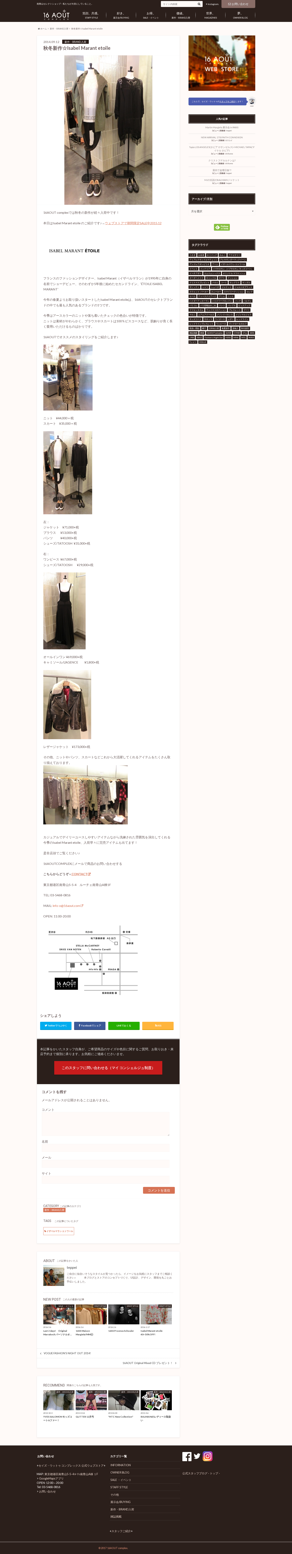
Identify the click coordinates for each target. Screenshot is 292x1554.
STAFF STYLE (91, 15)
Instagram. (213, 4)
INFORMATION (120, 1465)
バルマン (247, 301)
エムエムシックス (212, 273)
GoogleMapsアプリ (51, 1478)
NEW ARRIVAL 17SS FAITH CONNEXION (222, 137)
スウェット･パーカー (199, 291)
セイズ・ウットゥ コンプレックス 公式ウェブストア (71, 1465)
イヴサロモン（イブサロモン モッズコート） (233, 268)
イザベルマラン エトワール (59, 1231)
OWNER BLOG (240, 15)
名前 (45, 1141)
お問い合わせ (240, 4)
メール (46, 1157)
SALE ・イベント (120, 1479)
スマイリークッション (234, 291)
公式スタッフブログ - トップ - (201, 1473)
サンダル (246, 282)
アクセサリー (234, 255)
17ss (245, 333)
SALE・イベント (151, 15)
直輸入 (235, 328)
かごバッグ (212, 255)
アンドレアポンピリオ (199, 264)
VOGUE (202, 342)
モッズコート (195, 319)
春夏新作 (226, 328)
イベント (193, 268)
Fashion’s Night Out (214, 337)
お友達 (201, 255)
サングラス (235, 282)
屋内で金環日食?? (222, 170)
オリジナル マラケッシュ (234, 273)
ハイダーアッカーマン (199, 301)
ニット (231, 296)
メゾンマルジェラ (243, 314)
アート (215, 264)
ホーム (43, 28)
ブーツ (246, 310)
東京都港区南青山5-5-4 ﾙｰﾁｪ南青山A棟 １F (71, 1474)
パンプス (232, 305)
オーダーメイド (196, 278)
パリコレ (193, 305)
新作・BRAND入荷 (181, 15)
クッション (233, 278)
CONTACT (79, 874)
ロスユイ (228, 140)
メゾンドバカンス (225, 314)
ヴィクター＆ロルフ (238, 323)
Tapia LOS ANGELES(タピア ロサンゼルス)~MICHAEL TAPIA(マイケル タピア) (222, 149)
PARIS (251, 337)
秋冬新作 (245, 328)
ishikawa (229, 154)
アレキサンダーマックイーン (233, 259)
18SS (252, 333)
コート (224, 282)
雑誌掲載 (193, 333)
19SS (192, 337)
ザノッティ (194, 287)
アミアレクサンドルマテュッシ (203, 259)
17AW (237, 333)
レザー (231, 319)
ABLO (199, 337)
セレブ (249, 291)
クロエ (215, 282)
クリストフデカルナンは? (222, 160)
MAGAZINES (210, 15)
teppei (72, 1267)
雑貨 (202, 333)
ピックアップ (244, 305)
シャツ (205, 287)
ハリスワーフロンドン (222, 301)
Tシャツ (193, 342)
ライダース (220, 319)
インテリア (205, 268)
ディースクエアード (207, 296)
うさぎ (192, 255)
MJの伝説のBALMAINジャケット (222, 180)
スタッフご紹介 (121, 1531)
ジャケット (227, 287)
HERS (228, 337)
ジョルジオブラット (243, 287)
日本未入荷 (214, 328)
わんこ (223, 255)
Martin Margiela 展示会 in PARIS (221, 127)
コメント (48, 1109)
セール (192, 296)
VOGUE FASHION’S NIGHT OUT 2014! (67, 1353)
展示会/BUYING (121, 15)
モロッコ (208, 319)
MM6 (236, 337)
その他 (114, 1494)
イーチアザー (195, 273)
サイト (46, 1173)
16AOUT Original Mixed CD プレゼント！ (148, 1363)
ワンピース (221, 323)
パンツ (222, 305)
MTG (243, 337)
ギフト (222, 278)
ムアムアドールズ (206, 314)
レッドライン (242, 319)
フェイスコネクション (216, 310)
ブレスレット (235, 310)
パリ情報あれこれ (208, 305)
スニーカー (216, 291)
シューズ (215, 287)
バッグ (238, 301)
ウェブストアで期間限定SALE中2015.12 (133, 223)
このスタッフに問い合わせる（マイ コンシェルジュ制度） (108, 1068)
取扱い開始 (194, 328)
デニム (222, 296)
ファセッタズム (196, 310)
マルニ (192, 314)
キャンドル (211, 278)
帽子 (204, 328)
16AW (228, 333)
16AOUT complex (215, 333)
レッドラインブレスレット (201, 323)
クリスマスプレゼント (199, 282)
